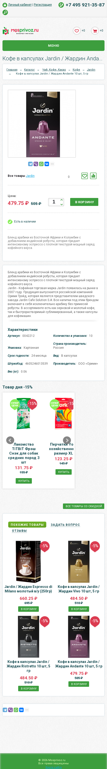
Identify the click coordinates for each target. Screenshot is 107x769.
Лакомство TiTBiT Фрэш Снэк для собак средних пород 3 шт (24, 453)
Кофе (76, 69)
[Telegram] (30, 164)
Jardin (91, 69)
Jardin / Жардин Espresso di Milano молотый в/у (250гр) (28, 589)
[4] (60, 177)
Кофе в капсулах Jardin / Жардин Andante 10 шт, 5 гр (78, 664)
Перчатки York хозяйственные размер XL (63, 449)
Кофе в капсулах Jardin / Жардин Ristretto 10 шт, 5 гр (28, 666)
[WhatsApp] (41, 164)
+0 (83, 30)
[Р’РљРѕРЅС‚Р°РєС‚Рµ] (47, 164)
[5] (64, 177)
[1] (49, 177)
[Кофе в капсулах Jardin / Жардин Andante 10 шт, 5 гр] (43, 124)
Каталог (29, 69)
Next (67, 440)
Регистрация (43, 4)
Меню (53, 45)
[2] (52, 177)
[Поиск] (5, 12)
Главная (11, 69)
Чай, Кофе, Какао (54, 69)
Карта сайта (54, 767)
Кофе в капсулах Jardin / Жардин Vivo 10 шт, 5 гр (79, 589)
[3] (56, 177)
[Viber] (36, 164)
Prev (10, 440)
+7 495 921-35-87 (85, 5)
